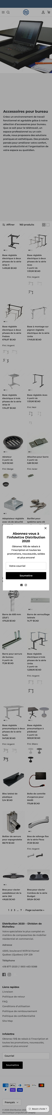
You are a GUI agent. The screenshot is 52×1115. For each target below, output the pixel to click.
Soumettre (26, 575)
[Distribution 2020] (30, 585)
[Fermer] (45, 528)
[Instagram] (26, 585)
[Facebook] (22, 585)
